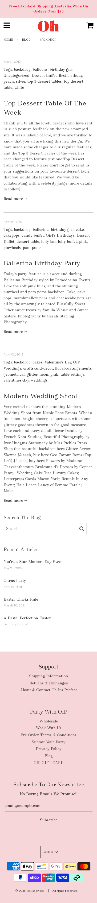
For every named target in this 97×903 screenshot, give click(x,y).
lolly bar (48, 241)
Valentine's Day (57, 362)
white (19, 87)
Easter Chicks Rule (21, 599)
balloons (40, 69)
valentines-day (16, 380)
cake (80, 229)
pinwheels (12, 247)
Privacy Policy (48, 748)
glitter (32, 374)
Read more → (15, 198)
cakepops (12, 235)
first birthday (70, 75)
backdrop (22, 69)
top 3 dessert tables (44, 81)
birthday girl (61, 69)
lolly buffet (67, 241)
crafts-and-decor (38, 368)
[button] (50, 852)
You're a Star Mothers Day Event (33, 561)
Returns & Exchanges (48, 683)
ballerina (41, 229)
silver (20, 81)
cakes (37, 362)
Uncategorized (16, 75)
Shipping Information (48, 676)
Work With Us (48, 727)
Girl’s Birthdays (60, 235)
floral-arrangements (73, 368)
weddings (39, 380)
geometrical (14, 374)
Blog (26, 40)
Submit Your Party (48, 742)
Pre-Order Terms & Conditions (48, 735)
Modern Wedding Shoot (41, 396)
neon (44, 374)
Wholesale (48, 721)
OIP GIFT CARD (49, 762)
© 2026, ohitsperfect (29, 891)
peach (9, 81)
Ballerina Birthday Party (42, 263)
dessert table (27, 241)
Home (8, 40)
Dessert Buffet (44, 75)
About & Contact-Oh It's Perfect (48, 689)
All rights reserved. (65, 891)
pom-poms (32, 247)
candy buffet (33, 235)
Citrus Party (15, 580)
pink (83, 241)
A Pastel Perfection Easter (27, 618)
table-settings (72, 374)
